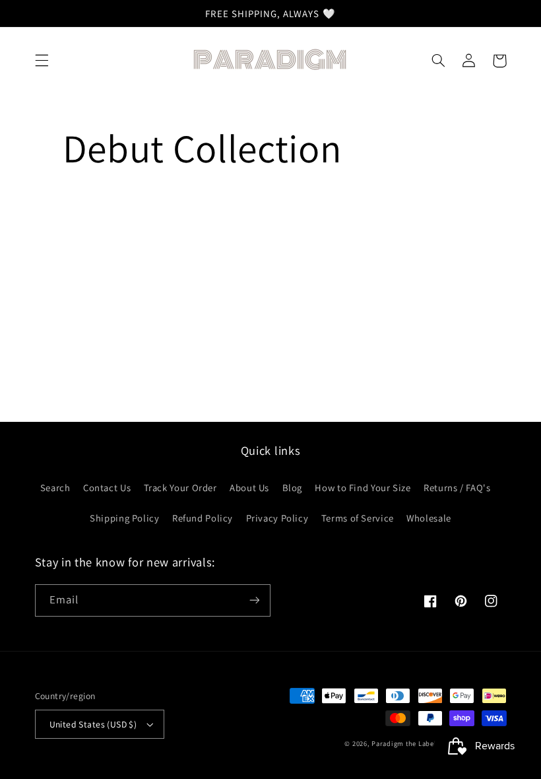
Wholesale (428, 518)
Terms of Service (357, 518)
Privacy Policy (277, 518)
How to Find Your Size (362, 487)
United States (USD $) (93, 724)
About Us (249, 487)
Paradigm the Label (403, 743)
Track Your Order (180, 487)
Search (55, 487)
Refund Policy (202, 518)
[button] (41, 61)
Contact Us (107, 487)
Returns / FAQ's (457, 487)
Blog (292, 487)
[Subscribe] (254, 600)
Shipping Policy (124, 518)
